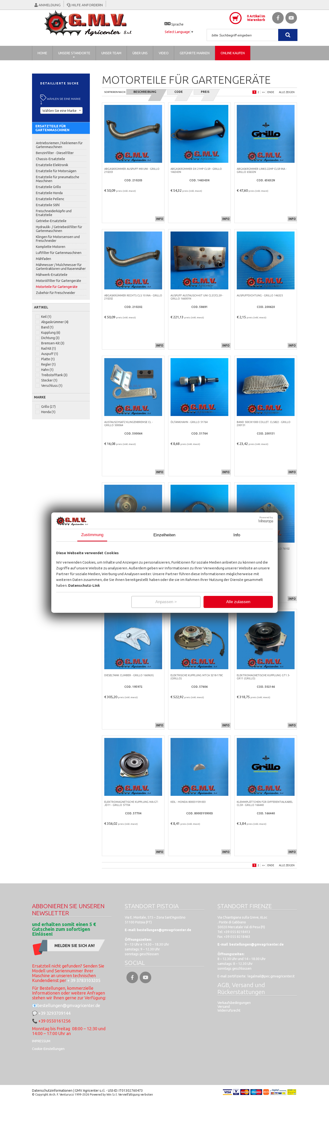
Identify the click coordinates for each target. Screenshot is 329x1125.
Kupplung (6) (50, 332)
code (178, 91)
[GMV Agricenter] (98, 23)
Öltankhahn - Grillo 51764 (189, 422)
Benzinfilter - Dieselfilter (55, 153)
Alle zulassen (238, 602)
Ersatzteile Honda (49, 193)
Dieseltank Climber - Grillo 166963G (129, 675)
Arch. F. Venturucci (61, 1094)
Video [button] (164, 53)
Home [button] (42, 53)
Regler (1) (48, 364)
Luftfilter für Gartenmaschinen (58, 253)
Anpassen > (166, 602)
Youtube (291, 18)
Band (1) (47, 327)
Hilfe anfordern (87, 5)
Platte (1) (48, 359)
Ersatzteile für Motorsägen (56, 171)
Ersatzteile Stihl (48, 205)
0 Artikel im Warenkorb (256, 18)
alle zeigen (287, 92)
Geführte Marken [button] (195, 53)
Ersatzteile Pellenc (50, 199)
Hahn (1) (47, 370)
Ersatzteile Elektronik (52, 165)
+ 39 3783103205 (83, 980)
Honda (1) (48, 412)
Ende (270, 92)
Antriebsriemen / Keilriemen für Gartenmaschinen (59, 145)
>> (263, 92)
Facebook (278, 18)
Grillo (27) (48, 407)
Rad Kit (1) (48, 348)
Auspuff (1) (49, 354)
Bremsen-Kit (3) (52, 343)
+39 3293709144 (54, 1013)
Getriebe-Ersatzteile (51, 221)
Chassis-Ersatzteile (50, 159)
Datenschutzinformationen (52, 1090)
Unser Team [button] (111, 53)
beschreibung (144, 91)
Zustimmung (92, 534)
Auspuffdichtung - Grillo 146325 (260, 295)
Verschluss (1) (51, 386)
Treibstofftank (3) (54, 375)
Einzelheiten (164, 535)
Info (236, 535)
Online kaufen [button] (233, 53)
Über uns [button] (140, 53)
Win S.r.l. (112, 1094)
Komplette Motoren (50, 247)
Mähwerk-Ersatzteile (51, 275)
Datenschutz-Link (84, 585)
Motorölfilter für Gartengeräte (58, 281)
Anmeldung (49, 5)
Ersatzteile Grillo (48, 187)
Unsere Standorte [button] (74, 53)
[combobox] (61, 110)
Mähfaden (43, 259)
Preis (205, 91)
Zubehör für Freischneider (55, 293)
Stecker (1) (49, 380)
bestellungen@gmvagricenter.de (68, 1005)
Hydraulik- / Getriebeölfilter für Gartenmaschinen (59, 229)
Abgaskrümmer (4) (54, 322)
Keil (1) (46, 317)
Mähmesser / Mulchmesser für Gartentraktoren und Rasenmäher (61, 267)
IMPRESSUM (41, 1041)
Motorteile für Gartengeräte (57, 287)
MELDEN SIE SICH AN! (74, 945)
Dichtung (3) (50, 338)
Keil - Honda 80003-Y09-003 (188, 801)
